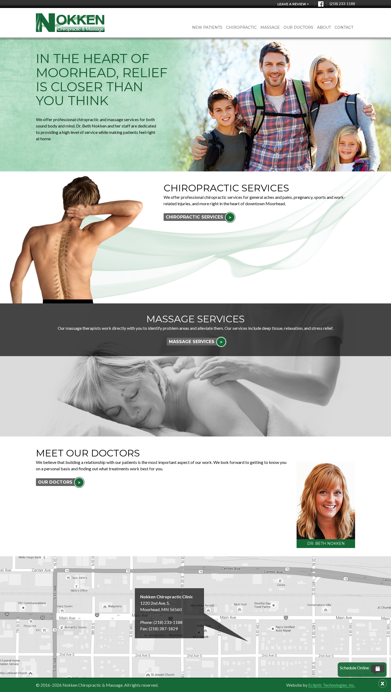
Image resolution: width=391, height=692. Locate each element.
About (324, 27)
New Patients (207, 27)
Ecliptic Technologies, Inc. (331, 684)
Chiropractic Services (198, 217)
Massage (270, 27)
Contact (344, 27)
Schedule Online (354, 667)
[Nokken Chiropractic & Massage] (70, 22)
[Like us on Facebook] (320, 4)
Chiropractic (241, 27)
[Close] (382, 683)
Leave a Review (293, 4)
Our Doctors (298, 27)
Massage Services (195, 342)
